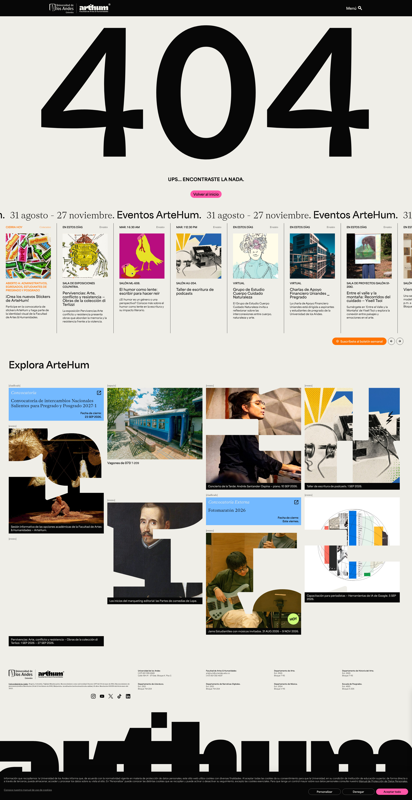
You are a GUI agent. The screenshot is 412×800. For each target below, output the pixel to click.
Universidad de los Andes (18, 684)
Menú (351, 8)
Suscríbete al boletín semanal (361, 341)
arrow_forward (400, 341)
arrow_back (391, 341)
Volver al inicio (206, 194)
